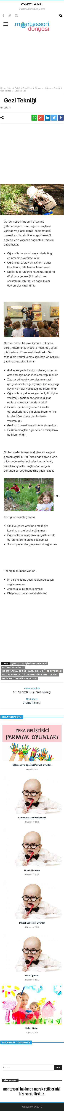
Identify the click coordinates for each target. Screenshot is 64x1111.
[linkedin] (47, 118)
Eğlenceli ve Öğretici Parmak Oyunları (32, 765)
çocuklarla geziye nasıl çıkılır (22, 671)
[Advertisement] (32, 57)
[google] (41, 118)
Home (3, 88)
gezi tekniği (54, 671)
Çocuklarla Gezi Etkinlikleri (32, 817)
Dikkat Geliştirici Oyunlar (32, 922)
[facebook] (61, 118)
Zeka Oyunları (32, 975)
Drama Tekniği (32, 701)
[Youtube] (10, 15)
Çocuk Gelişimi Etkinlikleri (20, 88)
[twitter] (54, 118)
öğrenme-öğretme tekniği (40, 674)
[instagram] (16, 15)
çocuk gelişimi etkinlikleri (29, 663)
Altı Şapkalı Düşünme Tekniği (32, 690)
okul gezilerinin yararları (19, 678)
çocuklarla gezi (13, 667)
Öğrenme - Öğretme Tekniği (47, 88)
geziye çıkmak (11, 674)
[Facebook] (3, 15)
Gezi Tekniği (6, 91)
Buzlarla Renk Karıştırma (32, 8)
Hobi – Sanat (31, 1028)
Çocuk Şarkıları (32, 870)
